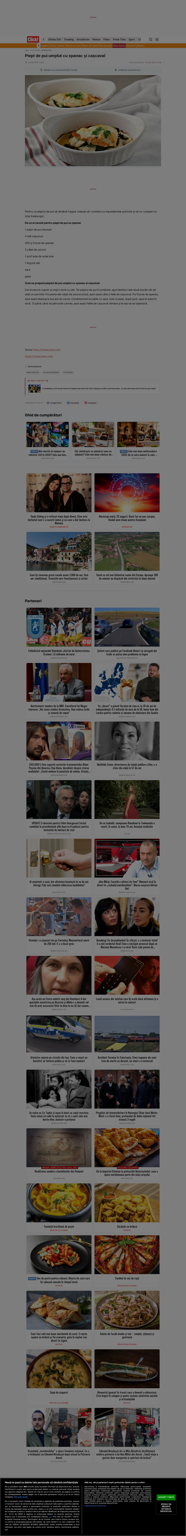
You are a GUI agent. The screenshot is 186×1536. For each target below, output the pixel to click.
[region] (93, 1507)
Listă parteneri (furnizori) (95, 1506)
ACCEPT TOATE (166, 1497)
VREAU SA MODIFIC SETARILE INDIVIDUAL (166, 1508)
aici (50, 1517)
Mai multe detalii (21, 1497)
